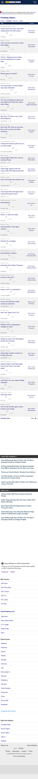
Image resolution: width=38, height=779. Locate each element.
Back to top (4, 745)
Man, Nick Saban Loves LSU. (10, 312)
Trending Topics (7, 18)
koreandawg (4, 51)
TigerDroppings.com (7, 611)
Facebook (4, 572)
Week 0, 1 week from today (9, 214)
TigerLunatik (4, 318)
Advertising (15, 751)
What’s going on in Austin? (9, 73)
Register (4, 741)
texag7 (2, 388)
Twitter (13, 572)
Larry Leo (3, 162)
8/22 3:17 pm (31, 302)
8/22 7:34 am (31, 367)
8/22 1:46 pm (31, 131)
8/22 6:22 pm (31, 75)
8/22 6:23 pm (31, 229)
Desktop (20, 748)
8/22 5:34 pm (31, 45)
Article (2, 155)
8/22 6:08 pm (31, 409)
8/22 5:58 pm (31, 146)
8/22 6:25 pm (31, 181)
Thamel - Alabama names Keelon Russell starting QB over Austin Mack (11, 59)
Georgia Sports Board (5, 250)
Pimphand (3, 415)
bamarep (3, 374)
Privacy (8, 751)
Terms (30, 751)
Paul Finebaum (5, 202)
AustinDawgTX (5, 306)
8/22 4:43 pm (31, 341)
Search (21, 21)
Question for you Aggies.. (9, 241)
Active (2, 21)
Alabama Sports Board (6, 26)
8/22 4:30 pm (31, 169)
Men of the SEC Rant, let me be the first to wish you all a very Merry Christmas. (12, 129)
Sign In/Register (32, 745)
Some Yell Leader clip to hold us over (12, 179)
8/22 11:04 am (31, 204)
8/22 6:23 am (31, 314)
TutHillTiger (4, 110)
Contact (24, 751)
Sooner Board (4, 392)
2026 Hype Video (6, 394)
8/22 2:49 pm (31, 383)
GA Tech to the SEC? (7, 277)
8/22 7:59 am (31, 354)
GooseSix (3, 247)
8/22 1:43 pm (31, 242)
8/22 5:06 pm (31, 327)
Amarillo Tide (4, 208)
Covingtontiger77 (5, 185)
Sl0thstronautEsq (5, 94)
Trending (8, 21)
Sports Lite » (5, 490)
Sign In (3, 737)
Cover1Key (4, 121)
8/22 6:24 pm (31, 88)
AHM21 (3, 67)
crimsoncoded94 (5, 295)
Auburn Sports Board (5, 141)
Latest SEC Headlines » (9, 456)
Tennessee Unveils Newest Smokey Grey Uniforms (18, 472)
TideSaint (3, 37)
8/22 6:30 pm (31, 267)
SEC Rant (3, 40)
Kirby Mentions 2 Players (9, 253)
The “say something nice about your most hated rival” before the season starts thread (12, 102)
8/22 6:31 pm (31, 117)
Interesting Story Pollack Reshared (12, 265)
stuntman (3, 137)
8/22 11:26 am (31, 192)
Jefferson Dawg (5, 283)
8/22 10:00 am (31, 396)
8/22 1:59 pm (31, 216)
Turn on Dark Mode (19, 756)
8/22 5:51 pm (31, 254)
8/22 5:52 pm (31, 61)
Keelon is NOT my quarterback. (11, 289)
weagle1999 (4, 358)
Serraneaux (4, 332)
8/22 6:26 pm (31, 279)
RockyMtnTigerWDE (6, 151)
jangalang (3, 271)
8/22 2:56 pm (31, 291)
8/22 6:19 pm (31, 159)
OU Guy (3, 79)
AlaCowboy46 (4, 259)
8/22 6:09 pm (31, 31)
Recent (15, 21)
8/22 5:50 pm (31, 103)
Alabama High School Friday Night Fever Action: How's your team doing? (11, 366)
